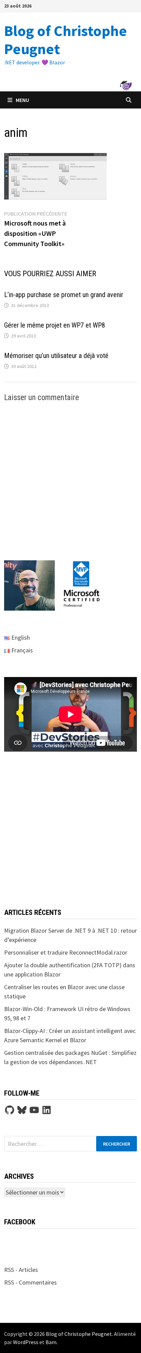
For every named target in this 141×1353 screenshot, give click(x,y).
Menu (22, 100)
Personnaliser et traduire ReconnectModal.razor (65, 952)
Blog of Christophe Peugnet (65, 39)
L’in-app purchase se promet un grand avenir (63, 295)
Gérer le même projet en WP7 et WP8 (54, 325)
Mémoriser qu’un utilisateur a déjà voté (56, 356)
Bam (51, 1342)
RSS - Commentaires (30, 1282)
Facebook (19, 1222)
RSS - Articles (21, 1270)
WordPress (25, 1342)
